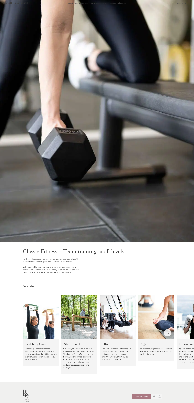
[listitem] (41, 330)
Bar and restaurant (98, 3)
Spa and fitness (81, 3)
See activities (142, 397)
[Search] (190, 3)
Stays (70, 3)
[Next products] (167, 332)
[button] (181, 3)
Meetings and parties (117, 3)
